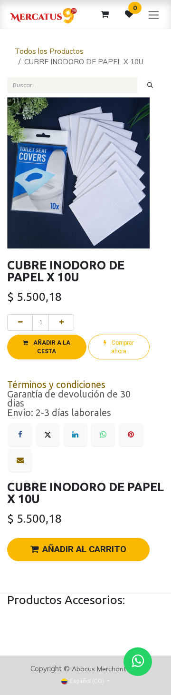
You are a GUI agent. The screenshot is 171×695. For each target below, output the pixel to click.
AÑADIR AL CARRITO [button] (84, 549)
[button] (46, 347)
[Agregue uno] (61, 322)
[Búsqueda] (150, 85)
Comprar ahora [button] (122, 347)
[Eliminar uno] (20, 322)
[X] (48, 434)
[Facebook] (20, 434)
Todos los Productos (49, 51)
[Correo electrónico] (20, 460)
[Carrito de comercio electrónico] (104, 14)
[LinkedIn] (75, 434)
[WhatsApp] (103, 434)
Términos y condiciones (56, 384)
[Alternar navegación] (153, 14)
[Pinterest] (131, 434)
